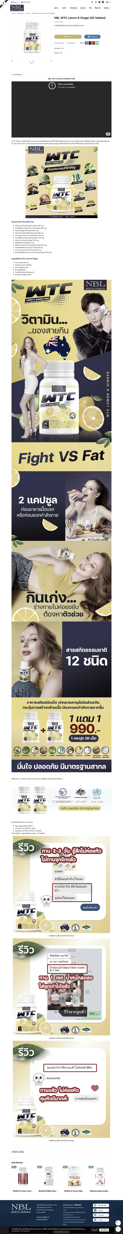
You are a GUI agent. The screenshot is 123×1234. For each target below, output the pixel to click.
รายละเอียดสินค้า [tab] (17, 74)
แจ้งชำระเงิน (73, 8)
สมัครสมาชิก (26, 2)
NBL (61, 53)
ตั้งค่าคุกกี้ (94, 1230)
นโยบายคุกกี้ (26, 1231)
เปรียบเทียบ (72, 43)
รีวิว (90, 8)
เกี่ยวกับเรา (98, 8)
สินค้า (64, 8)
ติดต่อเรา (106, 8)
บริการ (56, 8)
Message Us (93, 37)
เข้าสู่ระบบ (15, 2)
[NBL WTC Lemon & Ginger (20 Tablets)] (32, 37)
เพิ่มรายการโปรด (60, 43)
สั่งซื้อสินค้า (69, 37)
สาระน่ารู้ (82, 8)
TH (109, 2)
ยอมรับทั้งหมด (104, 1230)
